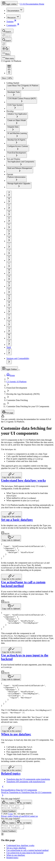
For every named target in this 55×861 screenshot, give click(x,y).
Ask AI (8, 36)
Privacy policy (7, 816)
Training (9, 21)
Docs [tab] (4, 78)
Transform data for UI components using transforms (28, 779)
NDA (26, 816)
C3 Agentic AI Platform (16, 381)
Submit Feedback (9, 811)
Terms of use (18, 816)
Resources (11, 18)
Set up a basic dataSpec (17, 519)
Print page (9, 413)
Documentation (13, 11)
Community (11, 25)
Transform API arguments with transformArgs (25, 781)
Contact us (33, 816)
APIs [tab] (10, 78)
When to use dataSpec (16, 734)
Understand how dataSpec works (23, 480)
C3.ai (10, 814)
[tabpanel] (27, 135)
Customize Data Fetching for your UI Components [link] (27, 406)
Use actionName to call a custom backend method (23, 584)
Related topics (10, 773)
